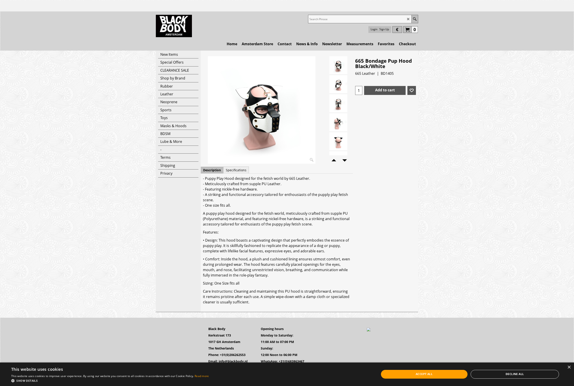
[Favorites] (411, 90)
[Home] (174, 26)
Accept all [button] (424, 374)
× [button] (569, 367)
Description (212, 170)
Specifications (236, 170)
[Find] (414, 19)
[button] (110, 380)
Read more (202, 376)
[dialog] (287, 374)
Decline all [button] (515, 374)
